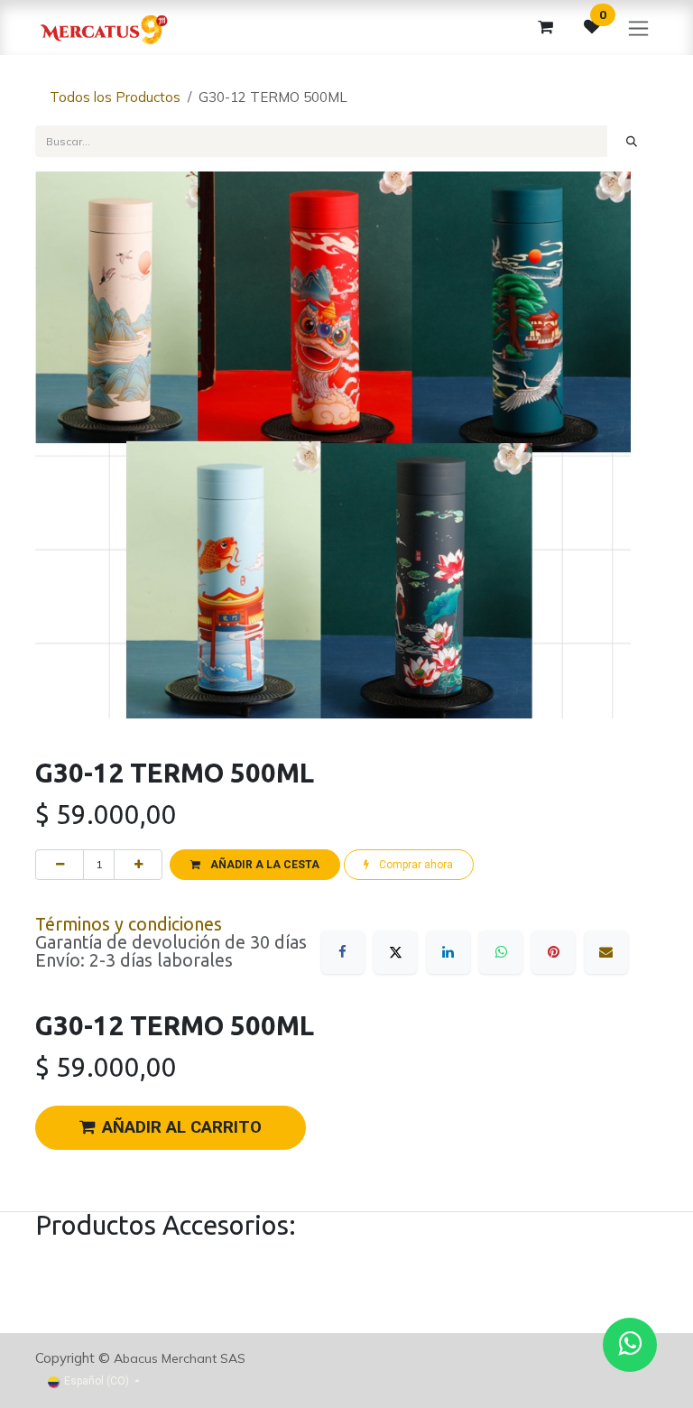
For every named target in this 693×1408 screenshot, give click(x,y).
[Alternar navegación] (638, 27)
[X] (395, 952)
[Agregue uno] (138, 864)
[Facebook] (343, 952)
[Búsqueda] (632, 140)
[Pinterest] (553, 952)
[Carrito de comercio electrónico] (545, 27)
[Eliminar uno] (59, 864)
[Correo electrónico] (606, 952)
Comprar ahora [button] (414, 864)
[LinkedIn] (448, 952)
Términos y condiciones (128, 924)
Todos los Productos (115, 97)
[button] (254, 864)
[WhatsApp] (500, 952)
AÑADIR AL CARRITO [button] (182, 1127)
